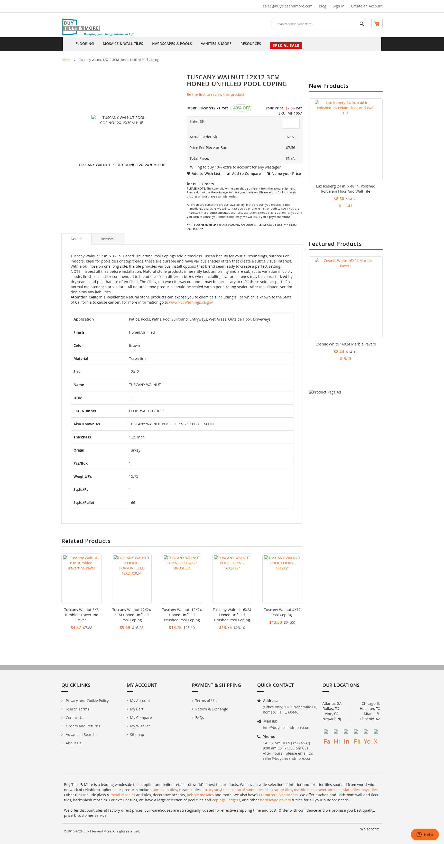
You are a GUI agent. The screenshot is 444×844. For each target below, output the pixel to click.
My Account (140, 700)
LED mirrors (267, 794)
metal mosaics (122, 794)
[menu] (222, 44)
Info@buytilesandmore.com (286, 727)
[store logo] (99, 27)
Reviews (108, 238)
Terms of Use (206, 700)
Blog (322, 6)
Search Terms (77, 709)
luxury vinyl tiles (216, 789)
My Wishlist (140, 726)
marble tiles (304, 789)
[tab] (76, 239)
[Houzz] (337, 732)
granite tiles (282, 789)
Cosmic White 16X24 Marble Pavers (346, 344)
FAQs (199, 717)
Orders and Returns (82, 726)
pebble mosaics (200, 794)
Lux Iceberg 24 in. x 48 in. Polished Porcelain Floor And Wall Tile (345, 189)
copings (219, 800)
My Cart (136, 709)
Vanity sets (288, 794)
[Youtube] (367, 732)
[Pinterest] (357, 732)
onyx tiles (370, 789)
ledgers (233, 800)
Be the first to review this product (215, 94)
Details (76, 238)
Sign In (339, 6)
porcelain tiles (165, 789)
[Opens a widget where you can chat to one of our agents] (425, 835)
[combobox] (319, 23)
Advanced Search (80, 734)
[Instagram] (347, 732)
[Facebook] (327, 732)
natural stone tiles (248, 789)
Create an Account (367, 6)
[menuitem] (85, 44)
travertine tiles (328, 789)
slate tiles (351, 789)
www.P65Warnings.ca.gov (191, 302)
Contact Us (74, 717)
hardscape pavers (275, 800)
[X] (377, 732)
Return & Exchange (211, 709)
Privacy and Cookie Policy (87, 700)
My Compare (141, 717)
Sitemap (137, 734)
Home (65, 60)
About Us (73, 742)
